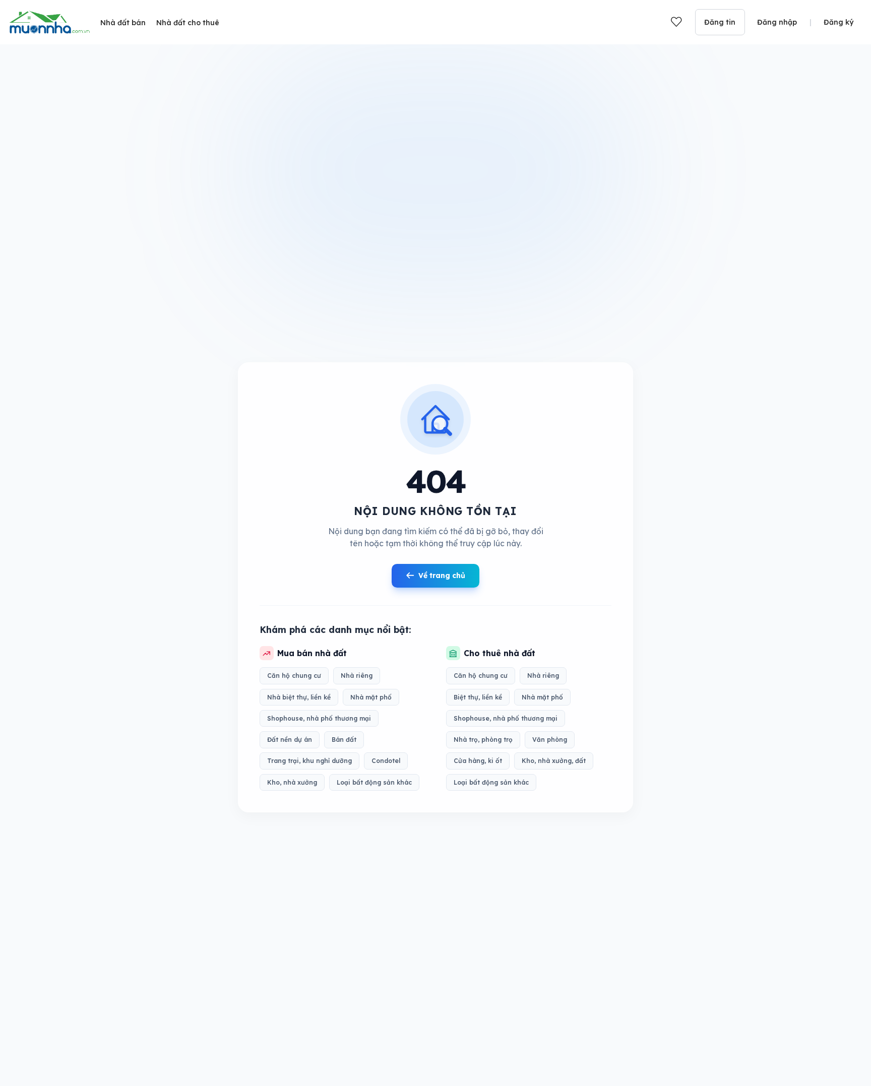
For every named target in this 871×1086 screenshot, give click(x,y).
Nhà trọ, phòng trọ (483, 739)
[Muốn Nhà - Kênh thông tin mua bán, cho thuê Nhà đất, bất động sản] (49, 22)
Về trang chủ (441, 575)
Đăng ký (838, 22)
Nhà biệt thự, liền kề (299, 697)
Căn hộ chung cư (294, 675)
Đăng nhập (777, 22)
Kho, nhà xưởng (292, 782)
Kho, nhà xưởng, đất (554, 760)
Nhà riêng (356, 675)
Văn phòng (549, 739)
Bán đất (344, 739)
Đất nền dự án (289, 739)
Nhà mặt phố (371, 697)
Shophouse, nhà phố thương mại (319, 718)
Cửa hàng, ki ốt (478, 760)
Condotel (385, 760)
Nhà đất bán (123, 22)
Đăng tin (719, 22)
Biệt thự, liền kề (478, 697)
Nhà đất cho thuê (187, 22)
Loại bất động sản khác (374, 782)
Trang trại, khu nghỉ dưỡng (309, 760)
